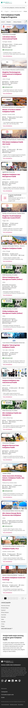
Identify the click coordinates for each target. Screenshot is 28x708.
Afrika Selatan (5, 612)
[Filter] (25, 22)
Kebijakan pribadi (13, 704)
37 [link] (22, 598)
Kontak (2, 697)
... (19, 598)
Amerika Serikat (5, 605)
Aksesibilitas (20, 704)
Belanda (3, 617)
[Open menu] (25, 2)
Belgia (3, 626)
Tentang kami (4, 691)
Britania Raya (4, 608)
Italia (2, 619)
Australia (3, 615)
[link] (25, 598)
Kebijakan (8, 22)
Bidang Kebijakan (17, 22)
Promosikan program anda (7, 694)
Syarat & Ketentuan (5, 704)
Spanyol (3, 610)
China (2, 624)
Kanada (3, 621)
